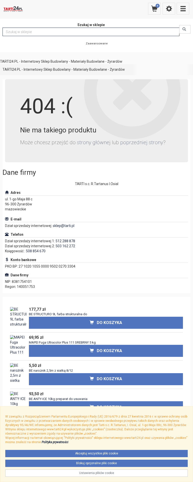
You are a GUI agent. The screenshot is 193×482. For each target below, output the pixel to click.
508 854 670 (35, 251)
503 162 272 (65, 246)
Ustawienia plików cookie (96, 473)
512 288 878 (65, 241)
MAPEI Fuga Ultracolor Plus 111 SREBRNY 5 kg (62, 342)
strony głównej (94, 142)
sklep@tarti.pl (63, 226)
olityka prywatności (55, 442)
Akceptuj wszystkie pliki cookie (96, 453)
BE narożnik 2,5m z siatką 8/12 (51, 370)
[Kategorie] (183, 9)
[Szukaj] (184, 29)
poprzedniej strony (141, 142)
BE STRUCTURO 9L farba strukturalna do (58, 314)
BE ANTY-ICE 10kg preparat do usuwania (58, 399)
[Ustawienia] (169, 9)
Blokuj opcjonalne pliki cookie (96, 463)
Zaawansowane (97, 43)
